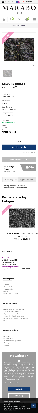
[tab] (10, 179)
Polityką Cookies (9, 410)
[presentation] (10, 179)
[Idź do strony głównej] (19, 14)
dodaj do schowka (29, 152)
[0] (11, 20)
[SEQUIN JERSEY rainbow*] (19, 66)
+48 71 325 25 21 (10, 2)
